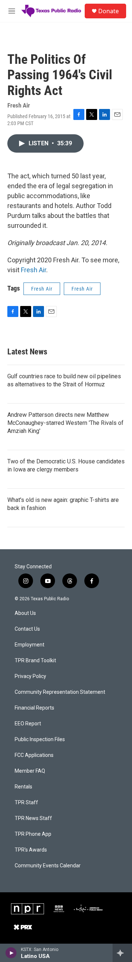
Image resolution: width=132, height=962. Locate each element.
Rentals (23, 787)
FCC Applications (34, 755)
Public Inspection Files (40, 739)
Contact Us (27, 629)
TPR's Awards (31, 850)
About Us (25, 613)
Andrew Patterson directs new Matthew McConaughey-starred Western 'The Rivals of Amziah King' (65, 422)
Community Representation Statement (60, 692)
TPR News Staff (33, 818)
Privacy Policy (30, 676)
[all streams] (122, 953)
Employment (29, 645)
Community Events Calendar (48, 865)
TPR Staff (26, 802)
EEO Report (28, 723)
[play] (11, 952)
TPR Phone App (33, 834)
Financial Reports (34, 708)
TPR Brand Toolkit (35, 660)
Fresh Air (33, 270)
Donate (108, 11)
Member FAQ (30, 771)
